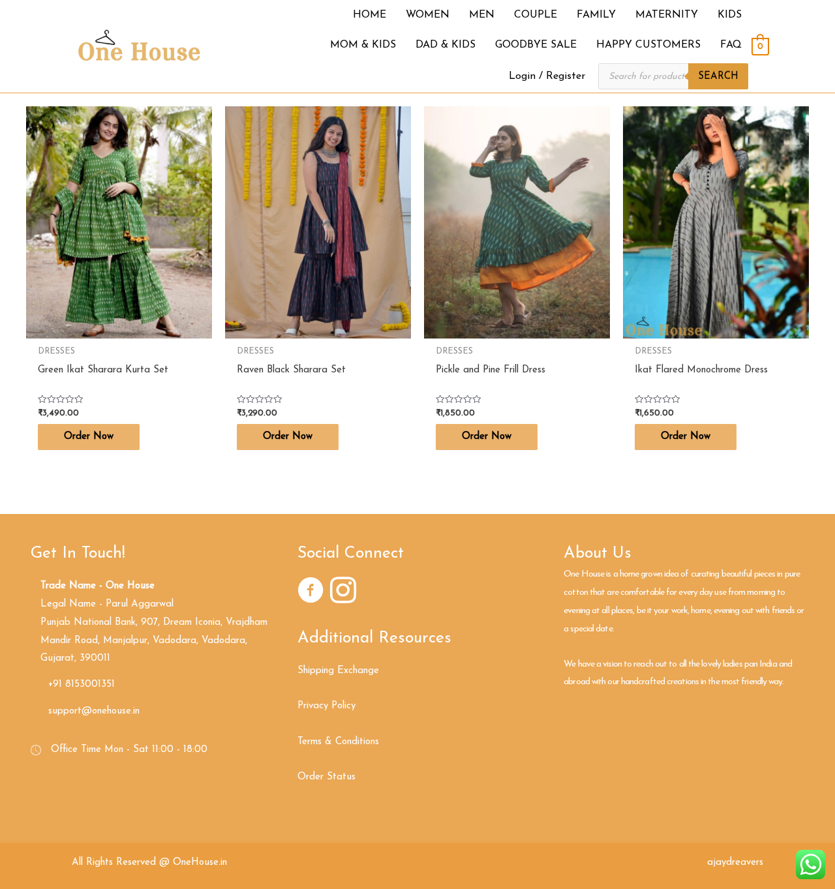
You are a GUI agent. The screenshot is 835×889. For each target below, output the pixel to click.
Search (718, 77)
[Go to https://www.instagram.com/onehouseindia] (343, 593)
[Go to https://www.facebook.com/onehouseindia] (310, 593)
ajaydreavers (735, 862)
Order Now (89, 437)
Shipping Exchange (338, 671)
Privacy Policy (326, 706)
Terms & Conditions (338, 742)
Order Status (326, 777)
